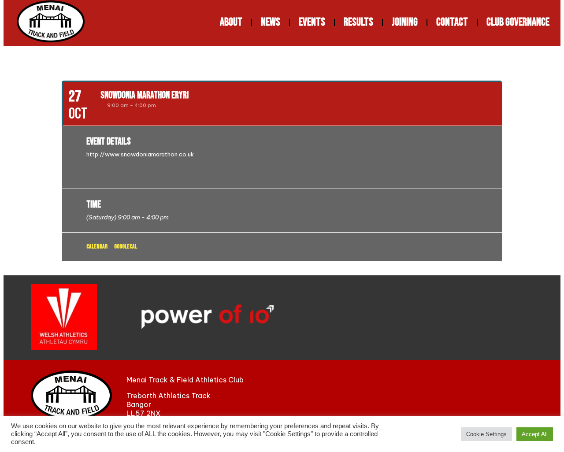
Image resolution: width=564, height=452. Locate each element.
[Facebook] (444, 396)
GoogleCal (125, 246)
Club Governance (517, 22)
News (270, 22)
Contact (452, 22)
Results (358, 22)
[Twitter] (481, 396)
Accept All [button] (535, 434)
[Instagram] (519, 396)
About (231, 22)
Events (312, 22)
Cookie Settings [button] (486, 434)
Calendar (97, 246)
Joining (405, 22)
